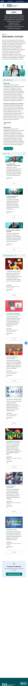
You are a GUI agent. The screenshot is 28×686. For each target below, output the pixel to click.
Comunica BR (10, 1)
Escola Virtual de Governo (13, 5)
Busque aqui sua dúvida (14, 574)
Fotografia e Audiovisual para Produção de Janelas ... (13, 314)
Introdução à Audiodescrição (14, 399)
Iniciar (14, 183)
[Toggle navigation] (3, 5)
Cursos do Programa (9, 255)
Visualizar (14, 295)
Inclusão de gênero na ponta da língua (12, 357)
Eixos (6, 153)
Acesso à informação (19, 1)
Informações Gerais (7, 80)
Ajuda (24, 683)
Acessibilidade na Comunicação (10, 486)
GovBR (2, 1)
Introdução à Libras (11, 529)
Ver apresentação (8, 148)
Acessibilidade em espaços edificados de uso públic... (13, 442)
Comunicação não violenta (13, 271)
